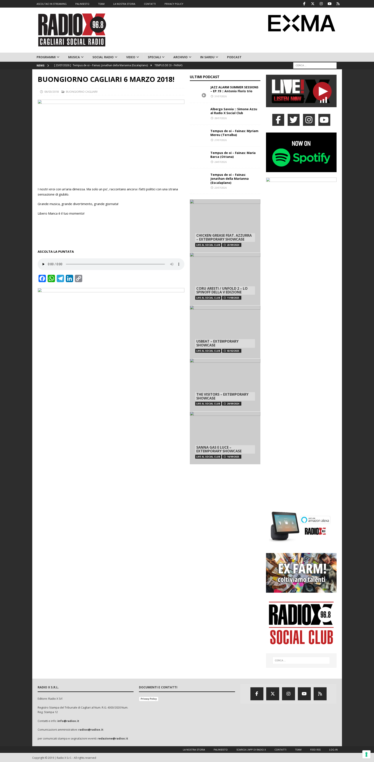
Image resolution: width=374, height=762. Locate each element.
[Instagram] (321, 4)
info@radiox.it (68, 721)
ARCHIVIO (180, 57)
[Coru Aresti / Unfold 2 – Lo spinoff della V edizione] (225, 279)
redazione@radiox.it (113, 738)
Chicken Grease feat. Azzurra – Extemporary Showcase (224, 237)
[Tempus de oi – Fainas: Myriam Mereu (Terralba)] (198, 135)
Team (298, 749)
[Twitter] (313, 4)
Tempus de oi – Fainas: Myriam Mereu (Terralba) (234, 133)
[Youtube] (330, 4)
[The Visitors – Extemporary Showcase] (225, 384)
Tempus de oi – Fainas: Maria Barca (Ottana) (233, 155)
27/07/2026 (220, 140)
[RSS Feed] (338, 4)
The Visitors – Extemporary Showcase (222, 396)
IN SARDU (207, 57)
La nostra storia (194, 749)
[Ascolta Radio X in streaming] (301, 104)
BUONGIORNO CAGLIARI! (82, 92)
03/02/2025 (233, 350)
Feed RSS (315, 749)
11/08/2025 (233, 297)
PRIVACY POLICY (173, 3)
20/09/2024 (233, 403)
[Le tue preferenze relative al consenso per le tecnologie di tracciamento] (366, 754)
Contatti (280, 749)
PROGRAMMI (46, 57)
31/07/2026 (220, 96)
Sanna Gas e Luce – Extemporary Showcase (219, 449)
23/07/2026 (220, 187)
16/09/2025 (233, 456)
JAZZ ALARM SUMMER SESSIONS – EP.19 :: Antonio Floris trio (234, 89)
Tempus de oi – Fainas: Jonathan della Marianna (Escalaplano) (229, 178)
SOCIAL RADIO (103, 57)
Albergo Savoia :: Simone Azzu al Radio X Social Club (233, 111)
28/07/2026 (220, 118)
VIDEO (130, 57)
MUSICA (74, 57)
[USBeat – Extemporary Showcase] (225, 331)
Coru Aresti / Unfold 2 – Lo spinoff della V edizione (222, 290)
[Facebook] (304, 4)
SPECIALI (154, 57)
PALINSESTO (82, 3)
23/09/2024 (233, 244)
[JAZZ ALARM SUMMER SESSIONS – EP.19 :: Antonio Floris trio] (198, 91)
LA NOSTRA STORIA (124, 3)
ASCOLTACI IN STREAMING (52, 3)
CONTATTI (150, 3)
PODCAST (234, 57)
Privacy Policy (149, 698)
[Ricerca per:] (315, 65)
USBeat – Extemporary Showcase (217, 343)
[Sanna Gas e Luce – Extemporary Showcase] (225, 437)
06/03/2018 (51, 92)
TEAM (101, 3)
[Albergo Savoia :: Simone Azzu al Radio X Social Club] (198, 113)
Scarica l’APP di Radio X (251, 749)
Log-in (333, 749)
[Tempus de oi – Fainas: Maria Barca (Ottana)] (198, 157)
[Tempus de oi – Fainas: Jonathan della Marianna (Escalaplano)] (198, 179)
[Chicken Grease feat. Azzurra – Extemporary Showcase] (225, 225)
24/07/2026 (220, 161)
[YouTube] (324, 120)
